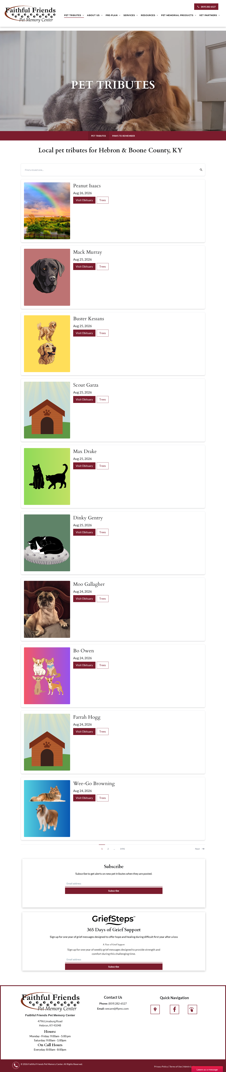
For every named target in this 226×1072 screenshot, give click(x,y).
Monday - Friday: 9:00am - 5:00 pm (50, 1036)
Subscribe (113, 890)
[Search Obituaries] (199, 169)
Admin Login (189, 1066)
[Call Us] (174, 1009)
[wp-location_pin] (155, 1009)
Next (197, 848)
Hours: (50, 1031)
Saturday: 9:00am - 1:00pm (50, 1040)
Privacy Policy (161, 1066)
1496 (122, 848)
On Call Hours (50, 1045)
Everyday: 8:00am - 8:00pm (50, 1049)
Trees (102, 200)
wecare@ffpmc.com (117, 1008)
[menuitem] (74, 15)
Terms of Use (175, 1066)
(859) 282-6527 (117, 1003)
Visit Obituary (84, 200)
